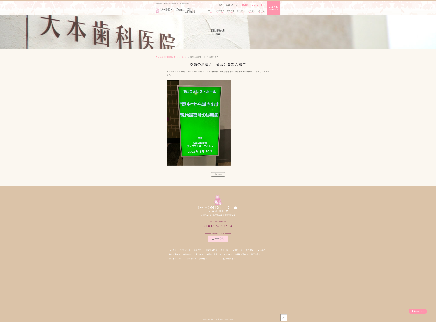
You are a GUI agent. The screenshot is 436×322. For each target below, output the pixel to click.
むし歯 (227, 254)
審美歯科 (187, 254)
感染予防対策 (228, 259)
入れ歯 (198, 254)
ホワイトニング (175, 259)
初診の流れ (173, 254)
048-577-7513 (253, 5)
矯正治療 (254, 254)
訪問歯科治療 (240, 254)
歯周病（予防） (212, 254)
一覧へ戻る (218, 174)
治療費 (202, 259)
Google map (419, 311)
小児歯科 (190, 259)
